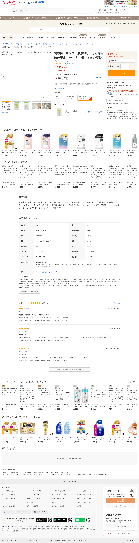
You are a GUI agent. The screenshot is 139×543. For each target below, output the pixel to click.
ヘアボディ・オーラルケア (23, 44)
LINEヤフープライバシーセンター (44, 540)
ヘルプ (135, 7)
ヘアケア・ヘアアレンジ (42, 44)
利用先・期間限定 (65, 79)
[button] (124, 66)
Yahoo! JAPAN (104, 7)
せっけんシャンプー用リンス (82, 44)
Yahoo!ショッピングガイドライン (76, 540)
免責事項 (63, 540)
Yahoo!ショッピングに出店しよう (121, 7)
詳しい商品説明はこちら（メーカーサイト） (50, 272)
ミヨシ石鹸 (39, 251)
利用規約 (57, 540)
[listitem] (14, 491)
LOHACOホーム (7, 44)
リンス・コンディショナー (61, 44)
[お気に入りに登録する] (48, 97)
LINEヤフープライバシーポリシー (24, 540)
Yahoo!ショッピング (7, 540)
